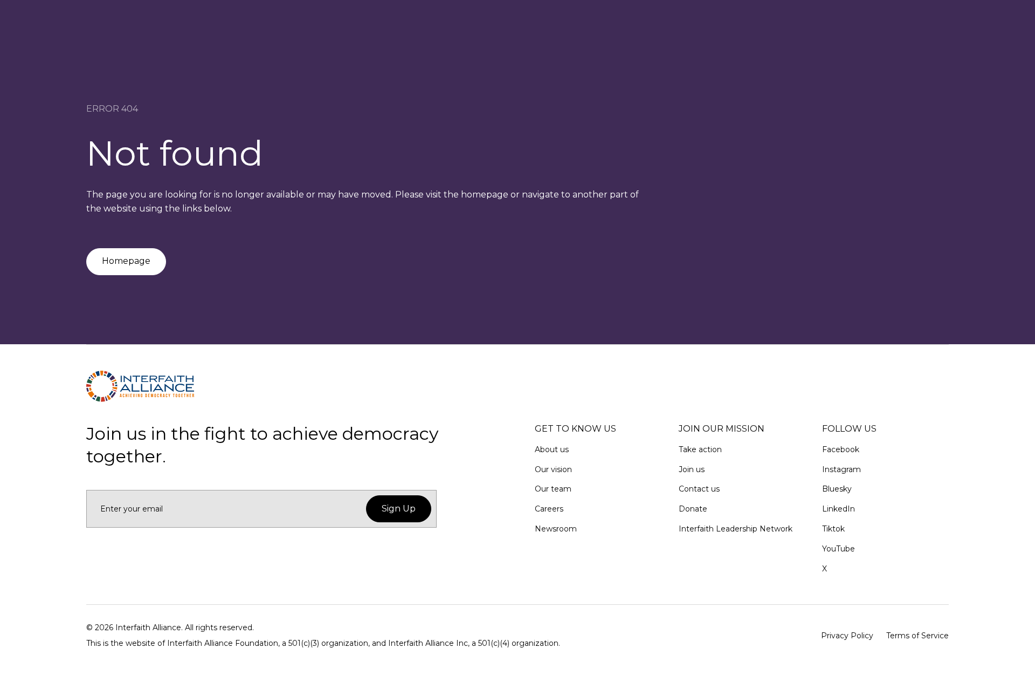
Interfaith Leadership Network (735, 529)
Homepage (126, 261)
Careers (549, 509)
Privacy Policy (847, 635)
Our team (553, 489)
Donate (693, 509)
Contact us (699, 489)
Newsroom (556, 529)
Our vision (553, 469)
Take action (700, 449)
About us (552, 449)
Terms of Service (917, 635)
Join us (692, 469)
